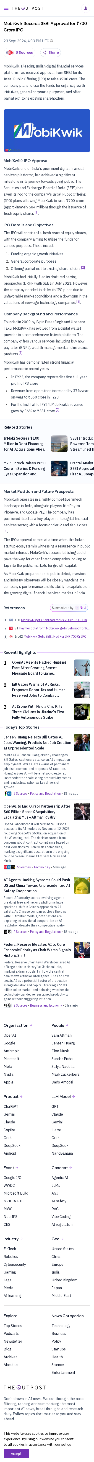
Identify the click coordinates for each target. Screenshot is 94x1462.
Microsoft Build (16, 1193)
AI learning (12, 1295)
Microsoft (11, 1058)
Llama (57, 1130)
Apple (8, 1082)
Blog (7, 1349)
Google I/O (12, 1177)
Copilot (9, 1130)
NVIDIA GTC (14, 1201)
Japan (57, 1287)
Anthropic (11, 1051)
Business (59, 1333)
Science (58, 1364)
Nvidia (8, 1074)
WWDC (9, 1185)
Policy (56, 1341)
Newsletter (13, 1341)
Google (9, 1043)
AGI (55, 1193)
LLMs (56, 1185)
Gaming (10, 1272)
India (56, 1272)
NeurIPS (10, 1216)
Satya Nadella (63, 1066)
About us (11, 1364)
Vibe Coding (61, 1216)
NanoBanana (62, 1153)
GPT (55, 1106)
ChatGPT (11, 1106)
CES (7, 1224)
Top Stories (13, 1325)
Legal (8, 1280)
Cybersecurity (15, 1264)
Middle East (61, 1295)
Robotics (11, 1256)
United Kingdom (64, 1280)
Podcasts (11, 1333)
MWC (8, 1209)
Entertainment (63, 1372)
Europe (57, 1264)
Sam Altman (62, 1035)
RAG (55, 1209)
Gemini (9, 1114)
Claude (9, 1122)
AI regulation (62, 1224)
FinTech (10, 1248)
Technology (61, 1325)
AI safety (59, 1201)
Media (8, 1287)
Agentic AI (60, 1177)
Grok (7, 1137)
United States (63, 1248)
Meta (8, 1066)
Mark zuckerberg (66, 1074)
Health (57, 1357)
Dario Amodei (62, 1082)
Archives (10, 1357)
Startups (59, 1349)
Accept (16, 1453)
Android (10, 1153)
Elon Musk (60, 1051)
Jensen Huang (63, 1043)
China (56, 1256)
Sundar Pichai (62, 1058)
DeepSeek (12, 1145)
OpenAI (10, 1035)
